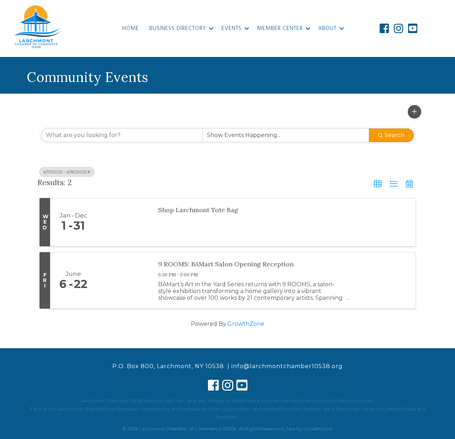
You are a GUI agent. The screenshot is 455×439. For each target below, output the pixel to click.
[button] (414, 112)
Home (130, 28)
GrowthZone (246, 323)
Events (231, 28)
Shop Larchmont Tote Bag (198, 210)
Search (395, 135)
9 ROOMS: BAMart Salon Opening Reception (226, 264)
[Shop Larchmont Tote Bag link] (123, 222)
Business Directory (177, 28)
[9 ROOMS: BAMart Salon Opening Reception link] (123, 280)
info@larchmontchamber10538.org (287, 366)
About (327, 28)
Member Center (280, 28)
